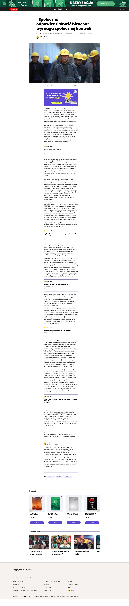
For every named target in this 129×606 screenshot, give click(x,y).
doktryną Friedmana (53, 112)
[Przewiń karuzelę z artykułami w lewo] (30, 546)
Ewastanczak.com (76, 596)
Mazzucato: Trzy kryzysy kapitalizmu (56, 284)
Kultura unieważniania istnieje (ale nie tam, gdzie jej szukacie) (61, 400)
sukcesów (70, 388)
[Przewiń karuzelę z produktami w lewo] (30, 510)
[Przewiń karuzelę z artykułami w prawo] (98, 546)
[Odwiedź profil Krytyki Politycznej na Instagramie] (22, 596)
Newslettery (47, 584)
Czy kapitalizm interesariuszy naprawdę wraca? (60, 234)
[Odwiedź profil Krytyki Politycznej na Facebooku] (19, 596)
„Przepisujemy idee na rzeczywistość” (22, 577)
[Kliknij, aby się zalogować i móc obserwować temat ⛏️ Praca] (53, 476)
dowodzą (46, 206)
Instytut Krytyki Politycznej (19, 587)
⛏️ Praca (50, 476)
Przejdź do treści (7, 4)
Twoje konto (70, 587)
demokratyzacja (60, 412)
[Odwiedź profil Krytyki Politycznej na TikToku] (25, 596)
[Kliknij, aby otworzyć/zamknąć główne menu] (2, 9)
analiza (69, 251)
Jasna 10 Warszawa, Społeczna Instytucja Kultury (25, 590)
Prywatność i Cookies (73, 584)
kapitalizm (59, 476)
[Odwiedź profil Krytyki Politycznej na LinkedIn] (30, 596)
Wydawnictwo (16, 584)
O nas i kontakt (47, 587)
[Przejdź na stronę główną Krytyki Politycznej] (22, 570)
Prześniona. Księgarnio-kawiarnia (52, 581)
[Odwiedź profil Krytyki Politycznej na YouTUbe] (27, 596)
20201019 (50, 480)
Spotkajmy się (47, 590)
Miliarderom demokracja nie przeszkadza (57, 331)
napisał (75, 310)
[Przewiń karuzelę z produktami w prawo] (98, 510)
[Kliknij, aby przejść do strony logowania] (120, 9)
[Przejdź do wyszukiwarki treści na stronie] (8, 9)
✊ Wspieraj (71, 590)
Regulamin (70, 581)
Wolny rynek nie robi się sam (53, 149)
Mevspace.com (66, 596)
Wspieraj (15, 9)
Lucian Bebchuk (56, 253)
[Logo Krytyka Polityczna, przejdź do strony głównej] (64, 9)
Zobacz (36, 522)
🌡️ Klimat (67, 476)
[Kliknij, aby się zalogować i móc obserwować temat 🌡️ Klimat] (70, 476)
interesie (56, 208)
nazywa (46, 183)
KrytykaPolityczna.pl (18, 581)
